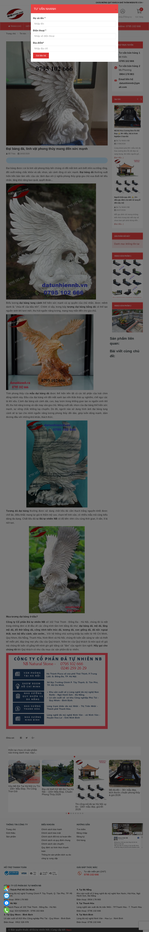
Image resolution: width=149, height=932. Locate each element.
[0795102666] (6, 903)
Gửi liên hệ (41, 55)
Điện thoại (39, 30)
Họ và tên (39, 18)
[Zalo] (6, 896)
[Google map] (6, 888)
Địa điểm (38, 43)
